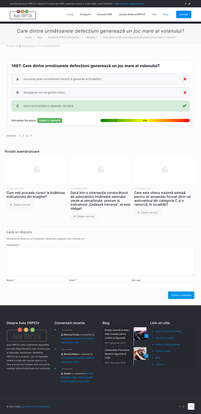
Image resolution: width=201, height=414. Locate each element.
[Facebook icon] (185, 3)
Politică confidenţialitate (167, 344)
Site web (136, 280)
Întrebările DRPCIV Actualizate (63, 37)
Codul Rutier (43, 406)
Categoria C (91, 37)
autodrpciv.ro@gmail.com (131, 3)
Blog (40, 37)
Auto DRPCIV (28, 406)
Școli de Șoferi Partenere (168, 331)
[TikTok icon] (189, 3)
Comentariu (13, 245)
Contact (159, 364)
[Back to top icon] (191, 406)
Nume (10, 280)
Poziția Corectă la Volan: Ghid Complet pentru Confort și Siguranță (77, 377)
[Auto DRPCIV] (23, 14)
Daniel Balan (28, 46)
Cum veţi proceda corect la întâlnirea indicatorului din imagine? (36, 195)
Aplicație (183, 14)
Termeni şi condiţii (164, 338)
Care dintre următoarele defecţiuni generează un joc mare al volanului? (139, 37)
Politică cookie (162, 351)
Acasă (28, 37)
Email (72, 280)
